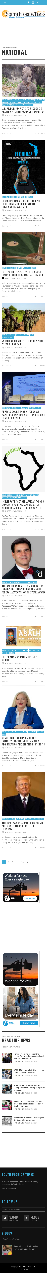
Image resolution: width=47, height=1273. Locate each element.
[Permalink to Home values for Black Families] (7, 1250)
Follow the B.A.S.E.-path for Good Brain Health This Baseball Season (22, 273)
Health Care (13, 268)
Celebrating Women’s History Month (19, 658)
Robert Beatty (10, 278)
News (39, 102)
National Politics (30, 102)
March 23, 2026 (22, 278)
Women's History (8, 653)
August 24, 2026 (31, 1075)
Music (12, 498)
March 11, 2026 (20, 832)
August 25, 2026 (31, 1061)
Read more (6, 133)
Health (4, 268)
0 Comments (40, 133)
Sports (33, 268)
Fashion (36, 495)
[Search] (5, 2)
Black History (7, 100)
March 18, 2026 (20, 596)
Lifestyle (5, 498)
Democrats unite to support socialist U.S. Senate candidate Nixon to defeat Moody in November (28, 1103)
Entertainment (26, 495)
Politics (5, 105)
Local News (32, 732)
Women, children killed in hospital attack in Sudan (22, 342)
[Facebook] (28, 2)
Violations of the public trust (20, 105)
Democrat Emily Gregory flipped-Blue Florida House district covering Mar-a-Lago (22, 204)
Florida (5, 197)
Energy (12, 819)
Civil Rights (39, 100)
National (5, 102)
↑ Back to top (23, 1269)
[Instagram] (33, 2)
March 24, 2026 (20, 210)
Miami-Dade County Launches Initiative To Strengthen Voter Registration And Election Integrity (23, 741)
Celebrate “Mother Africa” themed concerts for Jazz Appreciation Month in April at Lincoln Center (23, 504)
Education (24, 408)
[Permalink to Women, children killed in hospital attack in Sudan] (23, 318)
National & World (16, 102)
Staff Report (9, 115)
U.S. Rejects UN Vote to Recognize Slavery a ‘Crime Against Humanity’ (23, 110)
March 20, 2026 (20, 421)
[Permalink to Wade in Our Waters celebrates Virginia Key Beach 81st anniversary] (7, 1121)
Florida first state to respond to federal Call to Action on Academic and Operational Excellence (29, 1056)
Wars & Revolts (8, 337)
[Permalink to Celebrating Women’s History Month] (23, 636)
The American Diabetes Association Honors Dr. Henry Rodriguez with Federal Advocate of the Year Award (23, 589)
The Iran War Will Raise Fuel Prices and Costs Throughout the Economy (22, 826)
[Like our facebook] (26, 1218)
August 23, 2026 (31, 1109)
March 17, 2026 (20, 663)
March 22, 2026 (20, 348)
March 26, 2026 (20, 115)
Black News (18, 100)
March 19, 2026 (20, 511)
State (30, 197)
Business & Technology (10, 408)
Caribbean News (28, 100)
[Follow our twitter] (5, 1218)
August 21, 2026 (31, 1123)
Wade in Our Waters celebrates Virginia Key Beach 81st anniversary (29, 1118)
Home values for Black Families (26, 1246)
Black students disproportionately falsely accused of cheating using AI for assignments (29, 1087)
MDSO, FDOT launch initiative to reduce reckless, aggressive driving (29, 1071)
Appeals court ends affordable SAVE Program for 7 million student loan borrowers (23, 415)
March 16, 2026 (20, 748)
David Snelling (19, 1061)
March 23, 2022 (29, 1249)
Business (17, 495)
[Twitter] (37, 2)
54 (22, 862)
